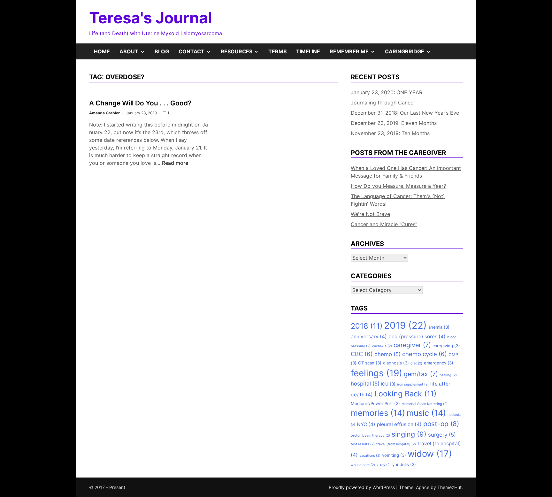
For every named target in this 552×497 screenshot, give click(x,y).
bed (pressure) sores (417, 336)
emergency (438, 362)
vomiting (394, 455)
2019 (405, 325)
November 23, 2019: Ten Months (390, 133)
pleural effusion (399, 424)
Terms (277, 51)
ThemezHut (449, 487)
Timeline (308, 51)
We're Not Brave (370, 214)
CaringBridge (410, 53)
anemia (438, 327)
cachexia (382, 346)
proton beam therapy (370, 435)
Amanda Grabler (104, 113)
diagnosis (396, 362)
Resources (242, 53)
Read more (175, 163)
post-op (441, 424)
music (426, 413)
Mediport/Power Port (375, 403)
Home (102, 51)
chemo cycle (424, 353)
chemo (387, 354)
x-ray (384, 465)
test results (363, 444)
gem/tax (421, 374)
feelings (376, 373)
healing (448, 375)
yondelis (404, 464)
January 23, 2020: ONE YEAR (386, 92)
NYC (366, 424)
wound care (363, 465)
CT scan (369, 362)
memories (378, 413)
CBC (362, 353)
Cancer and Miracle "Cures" (384, 224)
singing (409, 434)
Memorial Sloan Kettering (425, 404)
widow (430, 453)
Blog (162, 51)
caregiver (412, 345)
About (134, 53)
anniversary (369, 336)
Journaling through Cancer (383, 102)
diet (416, 363)
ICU (388, 383)
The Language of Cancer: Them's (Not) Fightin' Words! (398, 200)
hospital (365, 383)
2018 (366, 326)
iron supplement (413, 384)
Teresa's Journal (150, 17)
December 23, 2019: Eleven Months (394, 123)
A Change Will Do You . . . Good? (140, 103)
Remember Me (355, 53)
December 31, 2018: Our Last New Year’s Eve (405, 113)
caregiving (446, 345)
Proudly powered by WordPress (362, 487)
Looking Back (405, 393)
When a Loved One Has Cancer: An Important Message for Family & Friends (406, 172)
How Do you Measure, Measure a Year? (398, 186)
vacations (369, 456)
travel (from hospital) (396, 444)
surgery (442, 435)
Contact (197, 53)
